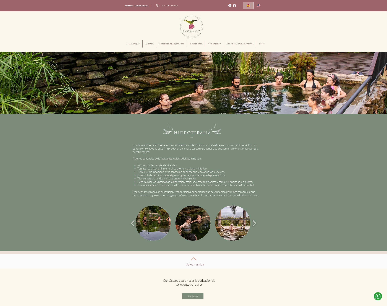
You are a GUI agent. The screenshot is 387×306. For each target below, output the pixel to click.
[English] (259, 5)
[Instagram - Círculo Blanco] (229, 5)
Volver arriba (195, 264)
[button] (153, 223)
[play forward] (254, 223)
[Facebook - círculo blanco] (234, 5)
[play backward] (133, 223)
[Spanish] (248, 5)
